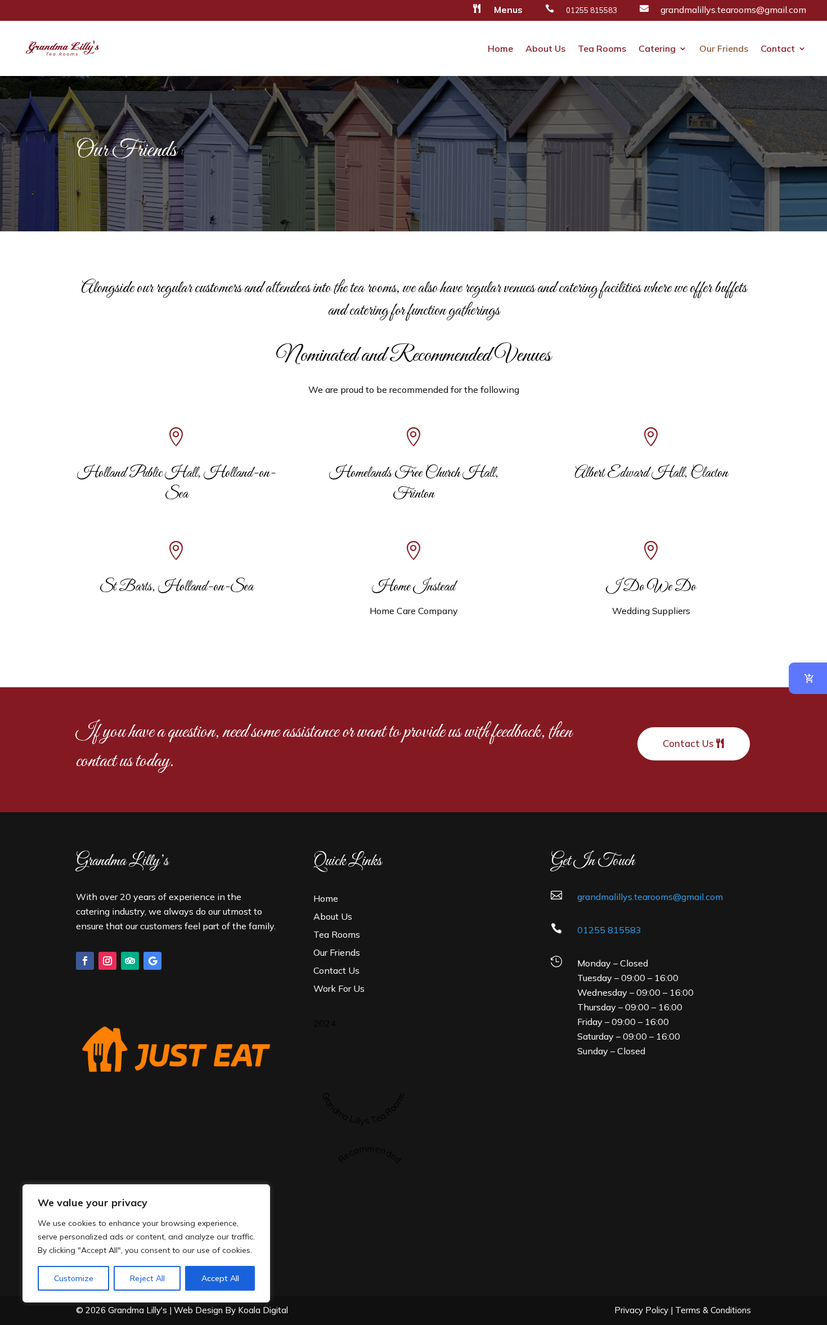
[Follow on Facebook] (85, 961)
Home (500, 48)
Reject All (147, 1278)
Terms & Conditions (713, 1310)
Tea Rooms (602, 48)
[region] (146, 1243)
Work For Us (339, 988)
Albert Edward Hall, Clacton (651, 473)
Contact (778, 48)
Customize (73, 1278)
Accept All (220, 1278)
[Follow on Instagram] (107, 961)
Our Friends (723, 48)
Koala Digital (263, 1310)
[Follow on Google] (152, 961)
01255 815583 (609, 929)
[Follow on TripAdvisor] (130, 961)
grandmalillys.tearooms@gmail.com (733, 9)
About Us (545, 48)
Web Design (198, 1310)
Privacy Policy (641, 1310)
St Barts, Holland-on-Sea (176, 587)
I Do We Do (651, 587)
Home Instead (413, 587)
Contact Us (688, 743)
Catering (657, 48)
